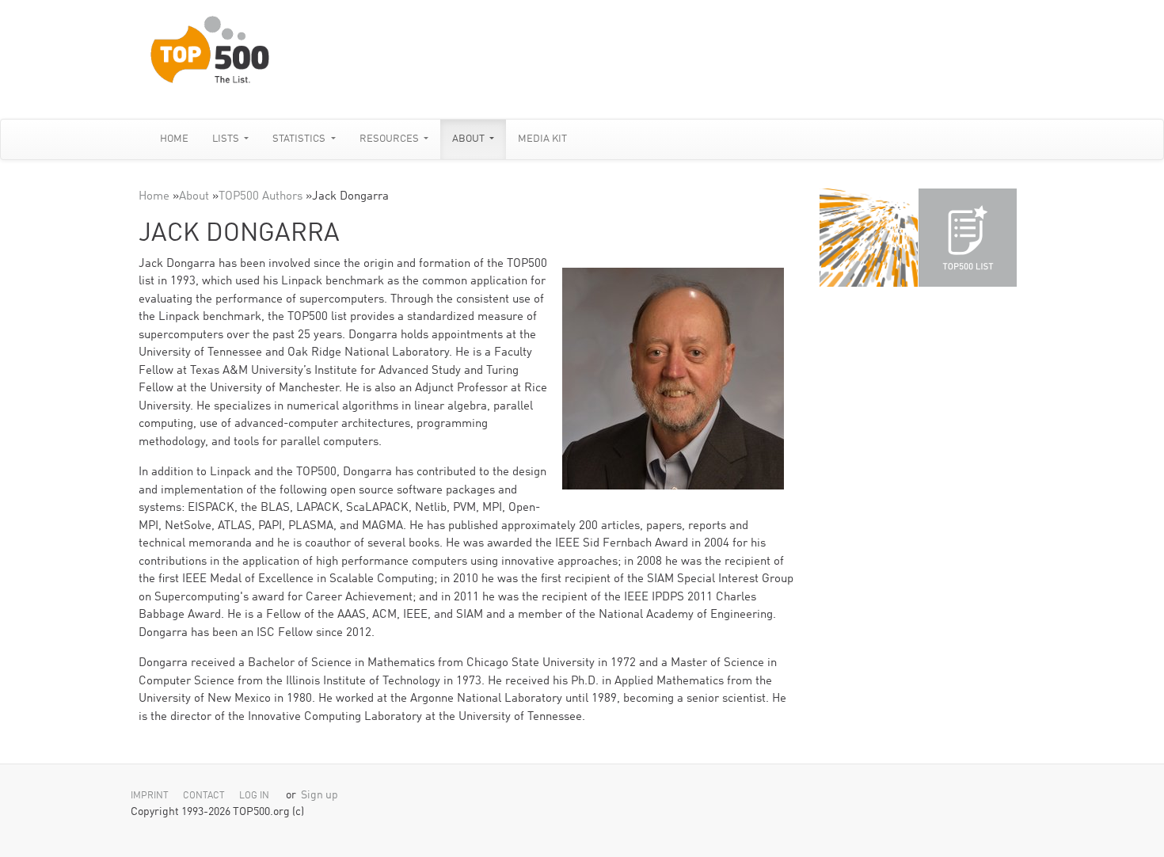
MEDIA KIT (542, 139)
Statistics (300, 139)
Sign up (319, 795)
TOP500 (869, 238)
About (469, 139)
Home (174, 139)
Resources (390, 139)
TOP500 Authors (260, 197)
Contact (204, 796)
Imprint (150, 796)
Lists (227, 139)
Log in (254, 796)
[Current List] (968, 238)
